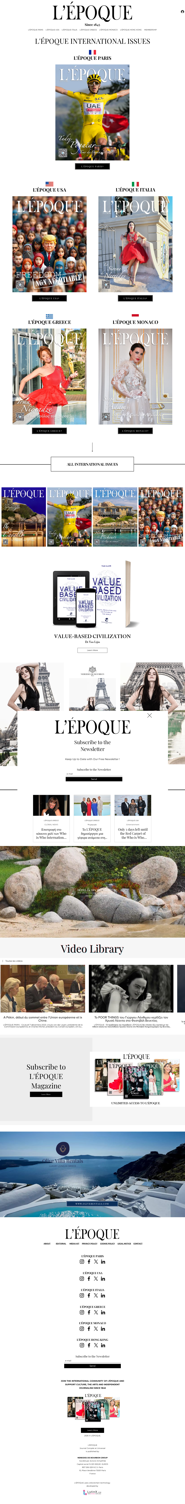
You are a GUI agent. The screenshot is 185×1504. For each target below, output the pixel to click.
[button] (149, 715)
